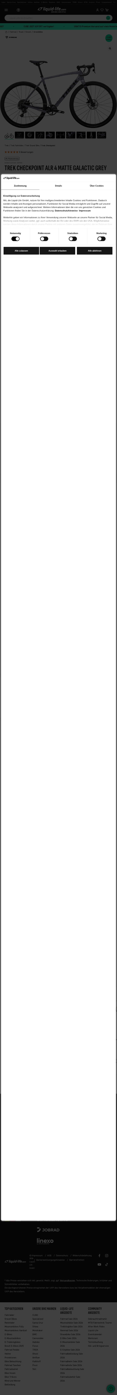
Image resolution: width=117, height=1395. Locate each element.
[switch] (44, 239)
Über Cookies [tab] (97, 186)
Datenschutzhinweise (66, 210)
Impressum (85, 210)
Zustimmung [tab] (20, 186)
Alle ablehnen (94, 250)
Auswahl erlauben (57, 250)
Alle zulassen (21, 250)
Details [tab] (58, 186)
